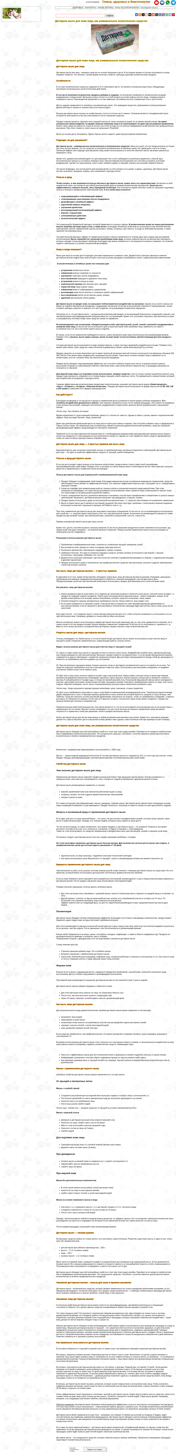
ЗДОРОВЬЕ (77, 8)
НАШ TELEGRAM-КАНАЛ (127, 8)
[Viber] (163, 14)
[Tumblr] (160, 14)
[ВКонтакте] (136, 14)
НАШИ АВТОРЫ (105, 8)
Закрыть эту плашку (94, 1449)
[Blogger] (146, 14)
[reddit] (153, 14)
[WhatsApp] (166, 14)
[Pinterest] (173, 14)
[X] (143, 14)
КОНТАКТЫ (90, 8)
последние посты (149, 8)
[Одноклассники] (139, 14)
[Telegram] (170, 14)
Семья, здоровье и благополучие (127, 1)
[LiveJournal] (156, 14)
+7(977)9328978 (92, 2)
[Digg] (149, 14)
